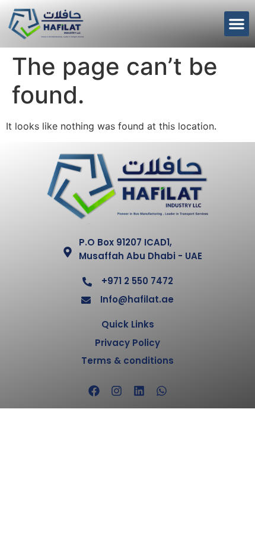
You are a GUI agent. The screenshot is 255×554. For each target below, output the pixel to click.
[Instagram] (116, 391)
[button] (236, 23)
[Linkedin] (139, 391)
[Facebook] (93, 391)
